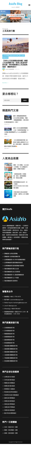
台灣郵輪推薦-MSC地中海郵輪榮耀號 (14, 259)
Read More (4, 82)
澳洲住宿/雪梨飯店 (9, 404)
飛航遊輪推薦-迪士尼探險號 (12, 272)
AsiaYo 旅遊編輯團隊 (10, 69)
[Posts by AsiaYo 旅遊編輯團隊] (3, 69)
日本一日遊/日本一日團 (10, 427)
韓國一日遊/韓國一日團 (10, 430)
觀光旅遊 (22, 55)
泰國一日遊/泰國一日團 (10, 433)
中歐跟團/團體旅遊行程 (10, 358)
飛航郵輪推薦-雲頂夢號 (10, 281)
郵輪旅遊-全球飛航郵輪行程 (12, 256)
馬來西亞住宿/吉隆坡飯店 (11, 395)
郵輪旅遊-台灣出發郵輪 (10, 253)
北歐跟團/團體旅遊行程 (10, 355)
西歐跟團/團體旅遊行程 (10, 346)
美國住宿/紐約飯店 (9, 401)
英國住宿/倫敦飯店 (9, 410)
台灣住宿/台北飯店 (9, 377)
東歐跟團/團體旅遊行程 (10, 352)
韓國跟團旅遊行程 (9, 334)
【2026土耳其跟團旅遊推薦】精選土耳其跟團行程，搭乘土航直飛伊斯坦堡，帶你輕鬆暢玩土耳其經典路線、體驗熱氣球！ (15, 63)
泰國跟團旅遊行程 (9, 337)
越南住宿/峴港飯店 (9, 398)
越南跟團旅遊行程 (9, 340)
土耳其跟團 (6, 55)
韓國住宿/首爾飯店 (9, 383)
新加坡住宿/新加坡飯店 (10, 392)
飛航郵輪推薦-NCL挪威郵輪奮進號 (14, 275)
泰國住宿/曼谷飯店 (9, 386)
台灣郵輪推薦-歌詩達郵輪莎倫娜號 (14, 266)
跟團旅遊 (5, 58)
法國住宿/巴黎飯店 (9, 407)
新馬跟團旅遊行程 (9, 343)
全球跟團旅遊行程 (9, 328)
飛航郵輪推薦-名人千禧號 (11, 278)
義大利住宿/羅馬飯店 (10, 413)
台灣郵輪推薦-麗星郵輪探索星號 (13, 262)
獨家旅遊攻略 (14, 55)
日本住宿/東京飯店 (9, 380)
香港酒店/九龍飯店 (9, 389)
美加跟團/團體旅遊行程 (10, 361)
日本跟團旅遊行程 (9, 331)
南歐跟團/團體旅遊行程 (10, 349)
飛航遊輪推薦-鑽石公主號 (11, 269)
